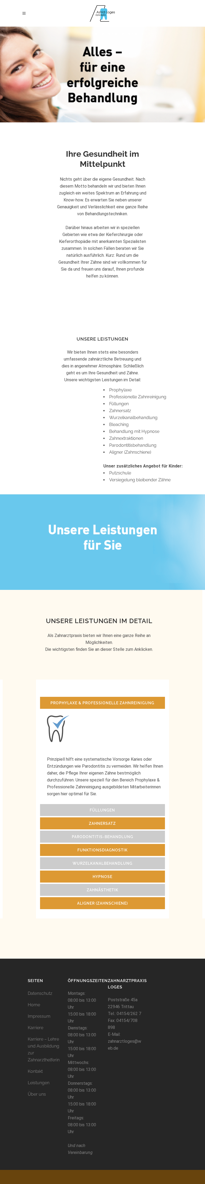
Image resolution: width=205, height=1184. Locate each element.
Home (34, 1004)
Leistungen (38, 1082)
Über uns (37, 1094)
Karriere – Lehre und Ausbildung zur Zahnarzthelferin (44, 1049)
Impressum (39, 1016)
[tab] (102, 703)
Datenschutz (40, 993)
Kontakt (35, 1071)
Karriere (35, 1027)
